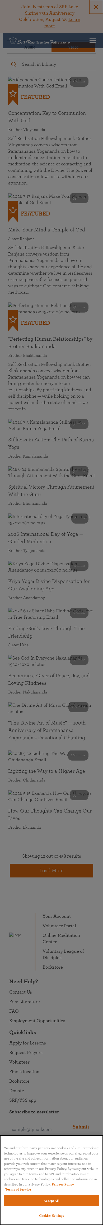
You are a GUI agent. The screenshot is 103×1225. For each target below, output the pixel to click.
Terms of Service (18, 1189)
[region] (51, 1180)
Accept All (51, 1200)
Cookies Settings (51, 1215)
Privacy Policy (63, 1184)
